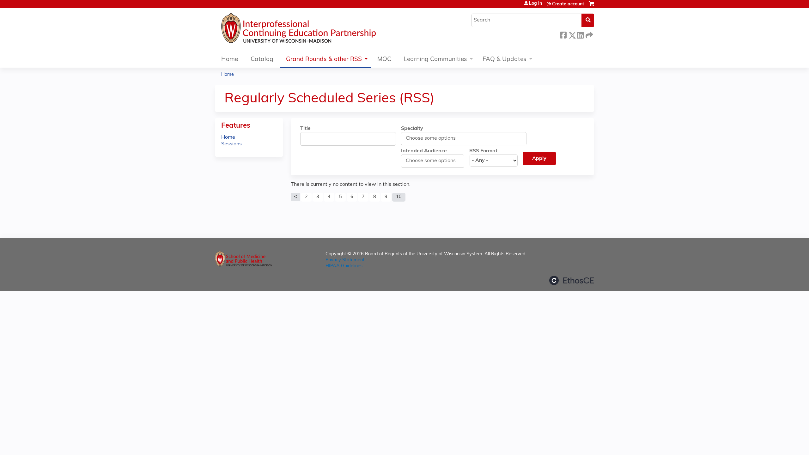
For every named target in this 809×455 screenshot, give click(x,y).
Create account (568, 4)
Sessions (231, 144)
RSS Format (483, 151)
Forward (589, 34)
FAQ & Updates (504, 60)
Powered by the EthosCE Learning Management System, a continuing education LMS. (571, 280)
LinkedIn (580, 34)
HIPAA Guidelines (343, 266)
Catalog (262, 60)
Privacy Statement (344, 260)
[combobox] (433, 138)
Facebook (563, 34)
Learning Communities (435, 60)
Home (229, 60)
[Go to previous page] (295, 197)
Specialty (412, 128)
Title (305, 128)
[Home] (317, 30)
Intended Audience (424, 151)
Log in (535, 4)
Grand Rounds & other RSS (324, 60)
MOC (384, 60)
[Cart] (591, 6)
